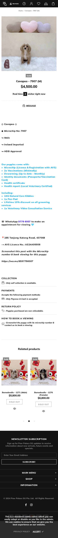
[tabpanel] (14, 386)
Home (21, 11)
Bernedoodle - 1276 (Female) (43, 393)
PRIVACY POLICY (22, 531)
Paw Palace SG (14, 4)
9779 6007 (24, 221)
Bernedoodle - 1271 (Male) (14, 392)
